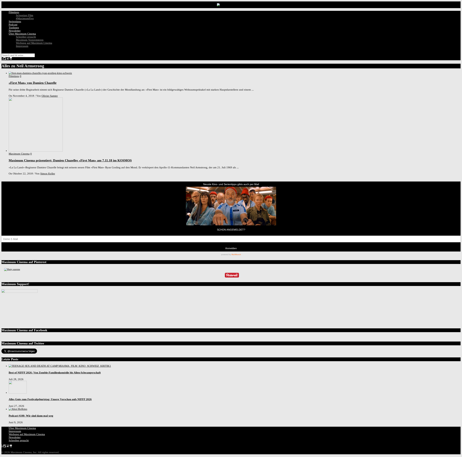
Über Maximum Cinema (22, 33)
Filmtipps (14, 12)
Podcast (13, 24)
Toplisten (14, 27)
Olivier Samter (50, 95)
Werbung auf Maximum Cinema (34, 42)
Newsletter (15, 30)
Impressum (22, 46)
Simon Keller (47, 173)
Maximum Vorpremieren (29, 39)
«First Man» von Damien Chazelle (32, 83)
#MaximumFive (25, 18)
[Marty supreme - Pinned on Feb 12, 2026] (12, 269)
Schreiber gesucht (26, 36)
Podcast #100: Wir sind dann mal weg (31, 415)
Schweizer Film (24, 15)
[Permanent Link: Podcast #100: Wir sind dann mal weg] (18, 409)
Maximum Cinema (19, 153)
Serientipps (15, 21)
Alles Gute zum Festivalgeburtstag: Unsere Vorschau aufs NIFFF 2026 (50, 399)
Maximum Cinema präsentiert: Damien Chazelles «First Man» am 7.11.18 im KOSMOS (70, 160)
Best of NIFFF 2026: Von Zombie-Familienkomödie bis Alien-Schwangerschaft (55, 372)
